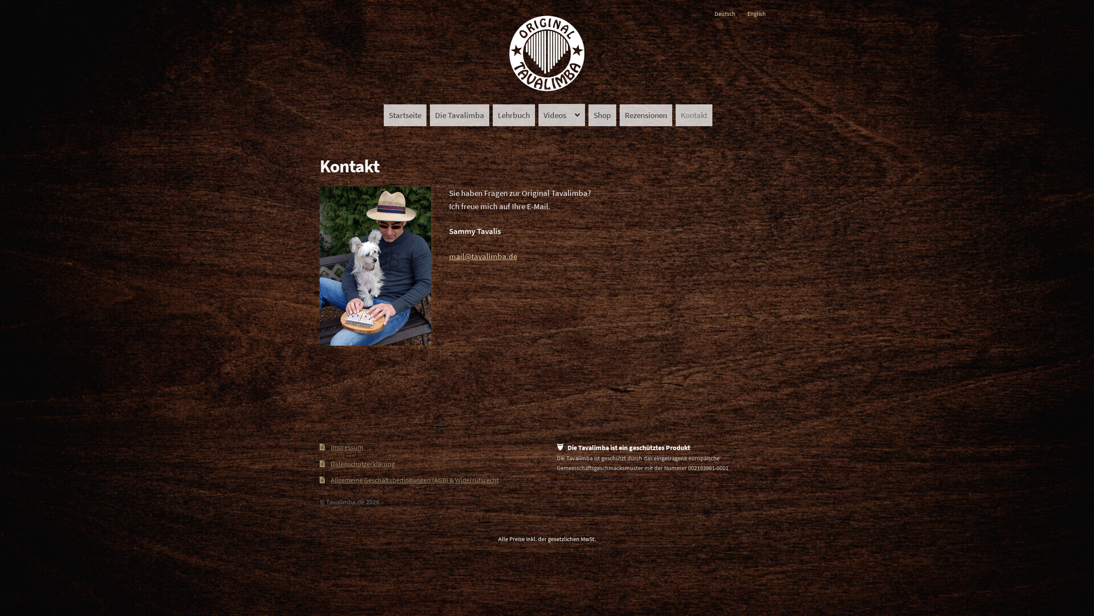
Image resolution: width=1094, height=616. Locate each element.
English (756, 14)
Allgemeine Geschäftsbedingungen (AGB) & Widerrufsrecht (415, 480)
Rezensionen (646, 115)
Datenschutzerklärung (363, 463)
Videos (555, 115)
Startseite (405, 115)
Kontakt (694, 115)
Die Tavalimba (459, 115)
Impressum (347, 447)
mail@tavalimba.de (483, 256)
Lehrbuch (514, 115)
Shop (602, 115)
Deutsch (725, 14)
